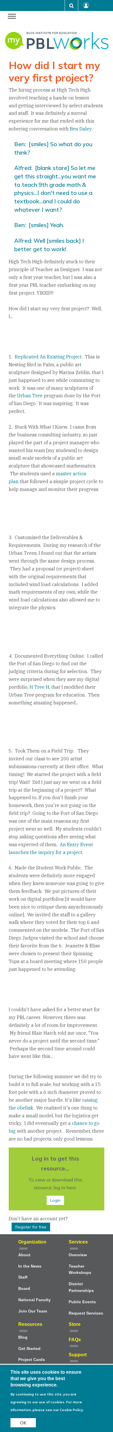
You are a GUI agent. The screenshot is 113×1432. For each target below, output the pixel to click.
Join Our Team (32, 1311)
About (24, 1255)
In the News (29, 1266)
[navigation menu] (12, 17)
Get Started (29, 1348)
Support (78, 1354)
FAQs (75, 1339)
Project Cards (31, 1359)
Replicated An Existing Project (48, 357)
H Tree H (39, 687)
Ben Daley (81, 129)
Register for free (30, 1227)
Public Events (82, 1302)
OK (23, 1423)
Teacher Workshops (80, 1269)
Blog (23, 1337)
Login (55, 1200)
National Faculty (34, 1300)
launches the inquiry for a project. (46, 852)
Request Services (86, 1313)
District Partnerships (81, 1287)
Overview (78, 1255)
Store (75, 1324)
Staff (23, 1277)
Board (24, 1288)
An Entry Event (76, 844)
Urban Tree (30, 395)
